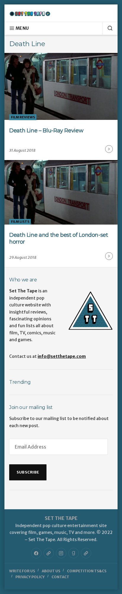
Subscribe (28, 472)
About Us (51, 571)
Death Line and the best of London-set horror (58, 238)
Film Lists (20, 222)
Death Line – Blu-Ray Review (46, 130)
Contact (60, 577)
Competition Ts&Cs (86, 571)
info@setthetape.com (62, 356)
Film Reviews (23, 117)
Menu (22, 28)
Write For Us (22, 571)
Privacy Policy (30, 577)
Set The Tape (61, 518)
